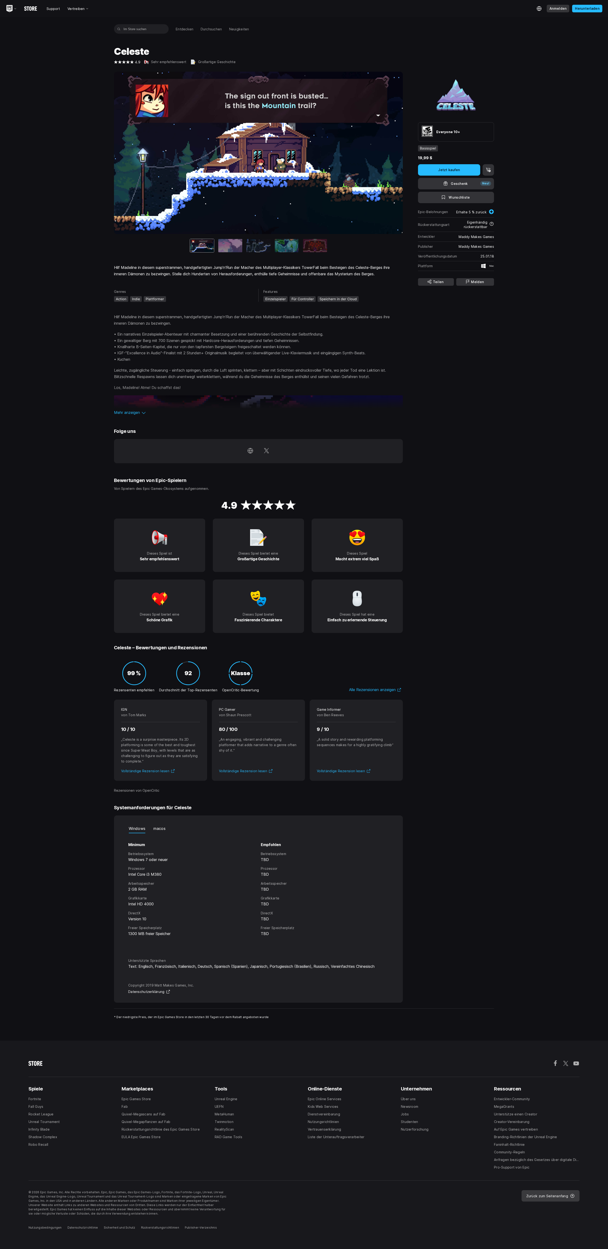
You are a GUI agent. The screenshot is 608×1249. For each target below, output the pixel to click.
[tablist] (258, 828)
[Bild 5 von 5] (315, 246)
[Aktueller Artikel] (202, 246)
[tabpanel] (258, 891)
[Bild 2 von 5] (230, 246)
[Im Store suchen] (118, 29)
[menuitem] (184, 29)
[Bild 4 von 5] (287, 246)
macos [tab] (159, 828)
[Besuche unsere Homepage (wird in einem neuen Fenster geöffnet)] (250, 451)
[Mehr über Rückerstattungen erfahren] (491, 224)
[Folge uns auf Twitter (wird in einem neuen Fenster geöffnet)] (266, 451)
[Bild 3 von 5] (258, 246)
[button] (258, 412)
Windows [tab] (137, 828)
